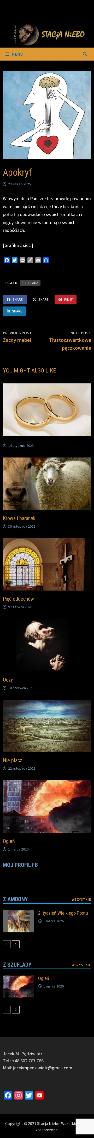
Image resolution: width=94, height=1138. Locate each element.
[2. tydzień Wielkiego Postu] (18, 914)
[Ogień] (18, 979)
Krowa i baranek (19, 518)
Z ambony (15, 899)
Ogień (9, 841)
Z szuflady (17, 965)
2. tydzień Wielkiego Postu (63, 913)
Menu (17, 54)
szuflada (30, 282)
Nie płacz (12, 760)
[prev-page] (7, 944)
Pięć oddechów (18, 599)
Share (18, 299)
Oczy (8, 680)
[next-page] (16, 944)
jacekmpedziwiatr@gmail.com (42, 1068)
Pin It (68, 299)
